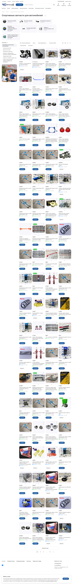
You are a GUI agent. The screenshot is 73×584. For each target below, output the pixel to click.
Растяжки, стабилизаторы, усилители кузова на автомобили (9, 54)
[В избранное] (30, 49)
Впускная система (6, 49)
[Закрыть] (70, 576)
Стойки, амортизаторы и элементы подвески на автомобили (8, 60)
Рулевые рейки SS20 (7, 56)
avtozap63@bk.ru (57, 565)
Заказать (22, 69)
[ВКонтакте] (2, 565)
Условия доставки (20, 561)
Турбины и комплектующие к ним (9, 57)
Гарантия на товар (37, 561)
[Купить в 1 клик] (56, 50)
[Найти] (53, 4)
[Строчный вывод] (68, 43)
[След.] (53, 552)
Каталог (3, 561)
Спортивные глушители (7, 51)
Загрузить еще (45, 548)
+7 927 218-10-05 (61, 1)
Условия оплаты (11, 561)
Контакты (29, 561)
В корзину (49, 69)
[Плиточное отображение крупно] (63, 43)
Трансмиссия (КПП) (7, 48)
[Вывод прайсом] (70, 43)
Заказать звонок (68, 1)
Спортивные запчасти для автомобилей (8, 45)
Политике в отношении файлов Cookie (49, 581)
